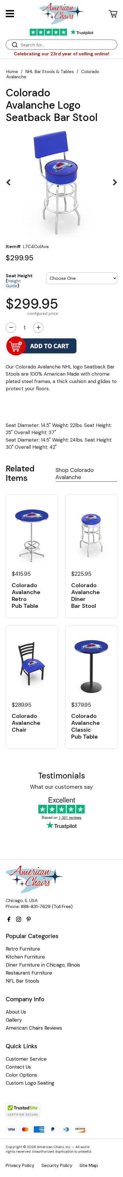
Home (12, 72)
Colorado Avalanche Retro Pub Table (26, 595)
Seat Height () (19, 280)
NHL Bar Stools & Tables (49, 72)
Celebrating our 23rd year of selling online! (61, 54)
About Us (16, 1012)
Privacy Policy (20, 1165)
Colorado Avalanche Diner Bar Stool (85, 595)
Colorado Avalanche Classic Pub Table (85, 726)
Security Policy (56, 1165)
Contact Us (18, 1067)
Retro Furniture (23, 948)
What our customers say (61, 786)
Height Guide (13, 283)
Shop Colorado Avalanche (74, 473)
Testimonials (61, 775)
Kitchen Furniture (25, 957)
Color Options (21, 1075)
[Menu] (10, 13)
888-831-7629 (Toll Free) (47, 906)
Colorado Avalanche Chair (26, 723)
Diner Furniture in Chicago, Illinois (43, 965)
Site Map (89, 1165)
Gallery (14, 1020)
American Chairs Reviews (34, 1028)
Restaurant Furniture (29, 973)
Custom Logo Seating (30, 1083)
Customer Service (26, 1059)
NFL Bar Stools (22, 981)
